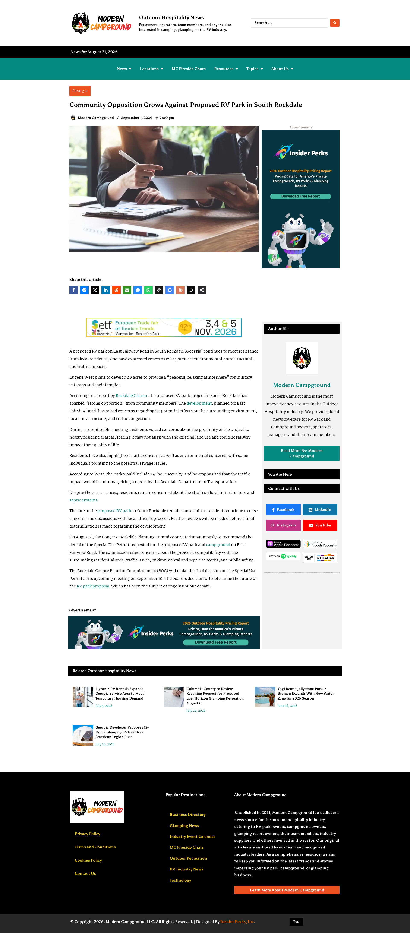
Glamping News (184, 825)
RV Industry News (186, 869)
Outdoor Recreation (188, 858)
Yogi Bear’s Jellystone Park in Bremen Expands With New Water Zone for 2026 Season (306, 693)
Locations (149, 68)
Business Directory (188, 814)
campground (218, 545)
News (122, 68)
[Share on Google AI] (169, 290)
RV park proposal (93, 586)
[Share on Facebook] (73, 290)
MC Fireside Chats (189, 68)
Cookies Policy (88, 860)
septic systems (83, 500)
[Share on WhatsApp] (148, 290)
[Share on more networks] (202, 290)
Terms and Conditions (95, 847)
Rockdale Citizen (131, 396)
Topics (252, 68)
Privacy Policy (87, 833)
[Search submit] (335, 23)
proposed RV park (114, 511)
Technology (180, 880)
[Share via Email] (127, 290)
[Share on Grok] (191, 290)
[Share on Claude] (180, 290)
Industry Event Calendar (192, 836)
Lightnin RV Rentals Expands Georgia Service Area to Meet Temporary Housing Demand (119, 693)
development (199, 403)
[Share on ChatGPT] (159, 290)
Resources (223, 68)
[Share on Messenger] (84, 290)
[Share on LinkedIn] (105, 290)
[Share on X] (95, 290)
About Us (280, 68)
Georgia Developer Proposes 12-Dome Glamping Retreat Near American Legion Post (122, 732)
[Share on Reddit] (116, 290)
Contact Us (85, 873)
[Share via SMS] (137, 290)
